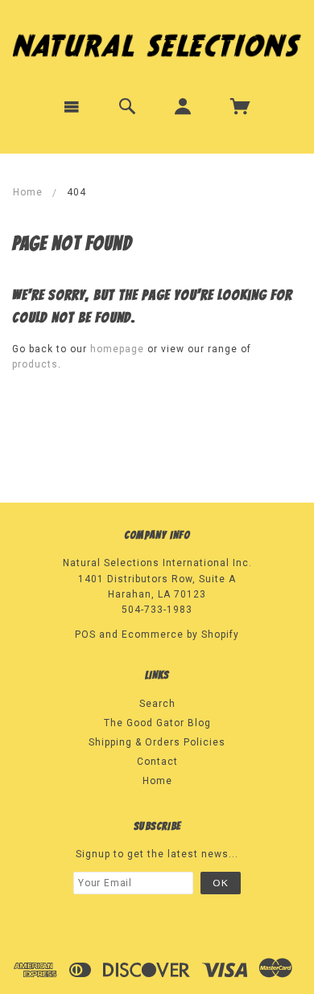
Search (157, 703)
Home (28, 192)
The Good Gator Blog (157, 723)
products (35, 364)
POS (85, 634)
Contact (157, 761)
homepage (117, 349)
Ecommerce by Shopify (180, 634)
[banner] (157, 42)
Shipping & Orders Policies (157, 742)
